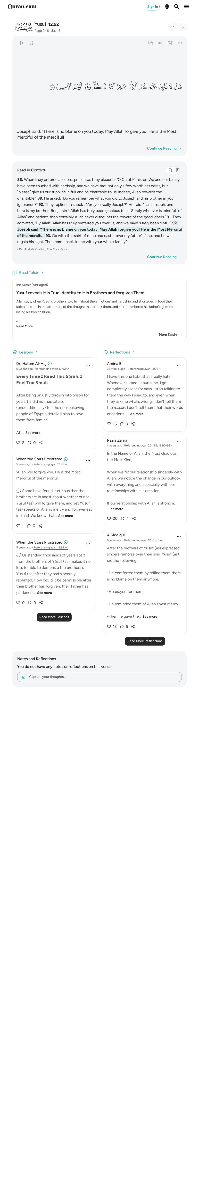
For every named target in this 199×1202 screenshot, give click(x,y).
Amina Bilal (116, 363)
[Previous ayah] (173, 27)
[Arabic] (170, 170)
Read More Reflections (145, 641)
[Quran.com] (22, 6)
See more (32, 433)
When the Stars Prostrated (39, 459)
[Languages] (167, 6)
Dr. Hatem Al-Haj (31, 363)
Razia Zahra (117, 440)
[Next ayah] (183, 27)
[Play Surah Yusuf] (21, 43)
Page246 (41, 31)
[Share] (160, 43)
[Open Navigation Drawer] (186, 6)
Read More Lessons (54, 617)
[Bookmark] (31, 43)
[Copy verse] (150, 43)
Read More (24, 326)
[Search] (177, 6)
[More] (180, 43)
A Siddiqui (116, 535)
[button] (178, 87)
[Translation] (177, 170)
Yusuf (40, 24)
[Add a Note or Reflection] (170, 43)
